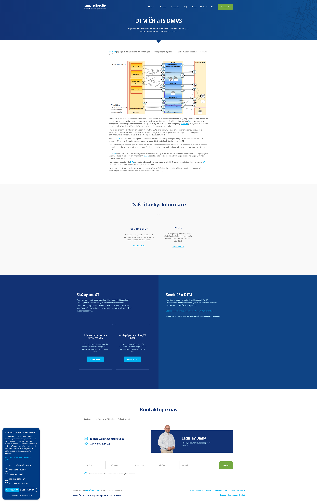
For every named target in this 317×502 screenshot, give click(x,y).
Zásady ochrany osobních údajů (232, 495)
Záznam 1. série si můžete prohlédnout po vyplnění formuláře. (190, 311)
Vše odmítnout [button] (29, 490)
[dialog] (21, 464)
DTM (204, 162)
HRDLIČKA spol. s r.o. (93, 490)
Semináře (175, 7)
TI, (201, 138)
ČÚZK (146, 156)
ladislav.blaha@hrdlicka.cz (107, 438)
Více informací (139, 245)
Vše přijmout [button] (12, 490)
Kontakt (163, 7)
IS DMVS (112, 153)
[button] (152, 7)
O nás (194, 7)
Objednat (225, 7)
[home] (95, 7)
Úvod (191, 490)
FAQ (185, 7)
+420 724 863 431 (101, 444)
